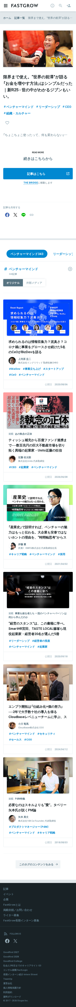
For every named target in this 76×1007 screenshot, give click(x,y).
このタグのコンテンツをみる (36, 864)
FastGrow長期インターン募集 (21, 920)
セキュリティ (47, 733)
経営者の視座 (42, 641)
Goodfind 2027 (11, 952)
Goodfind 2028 (11, 956)
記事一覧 (19, 18)
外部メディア (34, 283)
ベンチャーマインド (20, 106)
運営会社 (7, 983)
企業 (6, 899)
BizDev (15, 369)
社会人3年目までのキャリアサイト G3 (22, 965)
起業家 (25, 467)
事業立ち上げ (33, 369)
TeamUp (7, 978)
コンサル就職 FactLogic (15, 970)
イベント (8, 894)
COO (29, 739)
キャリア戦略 (19, 554)
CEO (68, 106)
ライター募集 (11, 915)
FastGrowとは (12, 904)
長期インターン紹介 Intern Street (20, 974)
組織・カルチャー (18, 113)
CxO (13, 374)
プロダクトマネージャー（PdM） (30, 827)
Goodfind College (12, 961)
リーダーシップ (49, 106)
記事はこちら (36, 173)
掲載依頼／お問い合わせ (17, 910)
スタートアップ (54, 369)
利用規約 (7, 992)
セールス (16, 739)
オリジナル (13, 283)
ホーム (7, 18)
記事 (6, 889)
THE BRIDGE (31, 182)
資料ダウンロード (12, 996)
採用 (62, 554)
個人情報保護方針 (12, 987)
